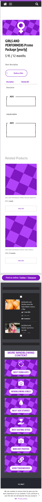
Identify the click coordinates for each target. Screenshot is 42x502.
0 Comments (26, 319)
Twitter (22, 277)
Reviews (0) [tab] (25, 82)
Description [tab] (10, 82)
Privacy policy (22, 499)
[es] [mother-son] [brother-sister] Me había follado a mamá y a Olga (28, 305)
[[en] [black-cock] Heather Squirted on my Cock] (12, 328)
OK (16, 499)
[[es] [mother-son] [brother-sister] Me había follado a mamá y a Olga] (12, 304)
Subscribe (18, 73)
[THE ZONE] (5, 4)
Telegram (31, 277)
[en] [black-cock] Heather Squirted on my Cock (28, 327)
